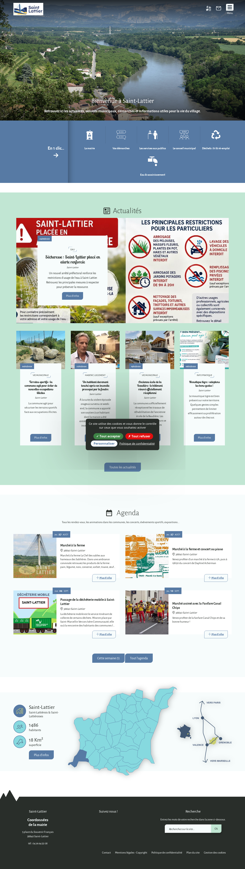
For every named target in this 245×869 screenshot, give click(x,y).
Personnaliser (104, 443)
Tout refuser (140, 436)
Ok (216, 828)
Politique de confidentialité (166, 852)
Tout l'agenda (139, 658)
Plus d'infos (72, 296)
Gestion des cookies (215, 852)
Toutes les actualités (122, 467)
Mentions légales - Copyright (131, 852)
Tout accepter (109, 436)
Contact (106, 852)
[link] (218, 9)
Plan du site (193, 852)
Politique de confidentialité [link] (137, 443)
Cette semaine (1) (108, 658)
